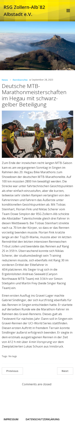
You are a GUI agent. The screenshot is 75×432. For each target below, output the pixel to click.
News (5, 79)
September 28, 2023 (42, 79)
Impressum (11, 419)
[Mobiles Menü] (68, 11)
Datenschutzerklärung (43, 419)
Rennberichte (20, 79)
